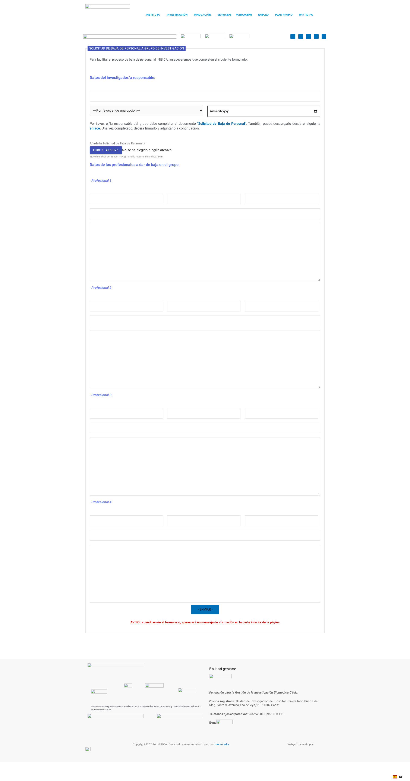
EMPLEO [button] (263, 14)
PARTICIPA (306, 14)
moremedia (222, 744)
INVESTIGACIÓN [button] (177, 14)
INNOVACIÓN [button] (202, 14)
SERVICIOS (224, 14)
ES (401, 777)
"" (221, 124)
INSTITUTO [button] (153, 14)
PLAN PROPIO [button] (284, 14)
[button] (154, 14)
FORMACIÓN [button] (244, 14)
